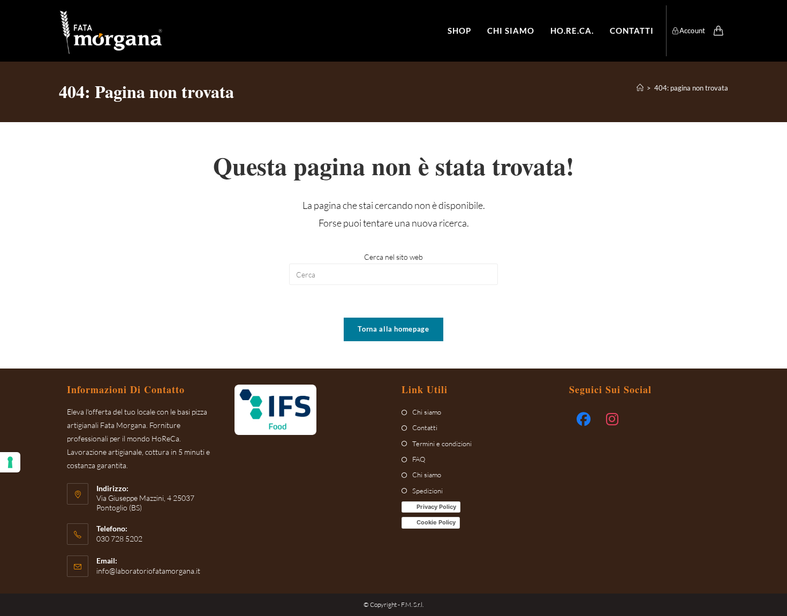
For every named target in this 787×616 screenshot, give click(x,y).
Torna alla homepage (393, 329)
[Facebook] (583, 419)
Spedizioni (427, 490)
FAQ (418, 459)
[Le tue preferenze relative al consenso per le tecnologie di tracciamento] (10, 462)
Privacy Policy (436, 506)
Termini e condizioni (442, 443)
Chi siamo (426, 412)
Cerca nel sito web (393, 256)
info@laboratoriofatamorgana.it (148, 570)
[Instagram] (612, 419)
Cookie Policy (436, 522)
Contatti (424, 427)
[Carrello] (718, 30)
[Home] (640, 88)
